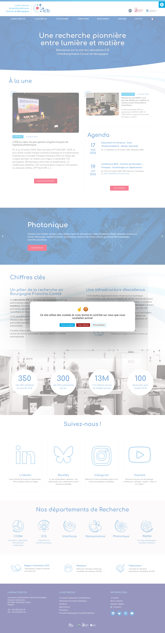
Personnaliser (99, 325)
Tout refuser (83, 325)
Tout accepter (67, 325)
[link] (162, 4)
